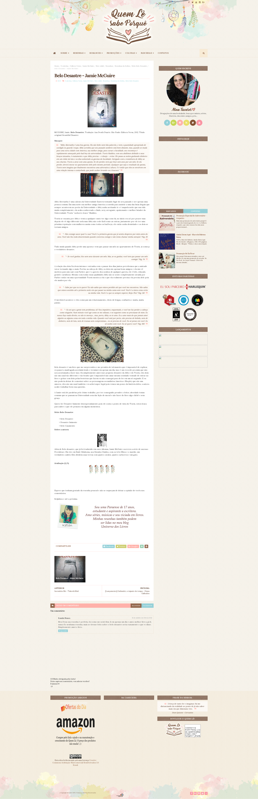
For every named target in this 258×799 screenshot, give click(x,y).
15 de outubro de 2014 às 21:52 (142, 618)
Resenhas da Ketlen (122, 66)
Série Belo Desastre (139, 66)
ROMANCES (95, 53)
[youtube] (196, 2)
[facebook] (188, 2)
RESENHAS (78, 53)
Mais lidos (171, 211)
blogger (136, 606)
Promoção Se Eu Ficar (185, 253)
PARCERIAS (146, 53)
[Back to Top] (206, 793)
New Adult (100, 66)
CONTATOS (163, 53)
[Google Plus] (174, 123)
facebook (147, 606)
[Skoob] (193, 123)
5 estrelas (64, 66)
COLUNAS (130, 53)
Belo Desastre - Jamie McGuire (69, 578)
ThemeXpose (54, 793)
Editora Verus (75, 66)
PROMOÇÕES (113, 53)
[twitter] (192, 2)
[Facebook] (167, 123)
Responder (63, 631)
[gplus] (203, 2)
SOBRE (64, 53)
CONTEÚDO (195, 211)
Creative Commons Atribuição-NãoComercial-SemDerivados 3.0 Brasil (75, 762)
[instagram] (199, 2)
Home (56, 66)
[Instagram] (180, 123)
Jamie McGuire (88, 66)
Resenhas (109, 66)
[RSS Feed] (186, 123)
